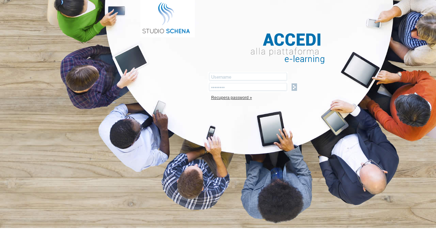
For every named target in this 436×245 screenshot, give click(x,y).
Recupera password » (231, 97)
